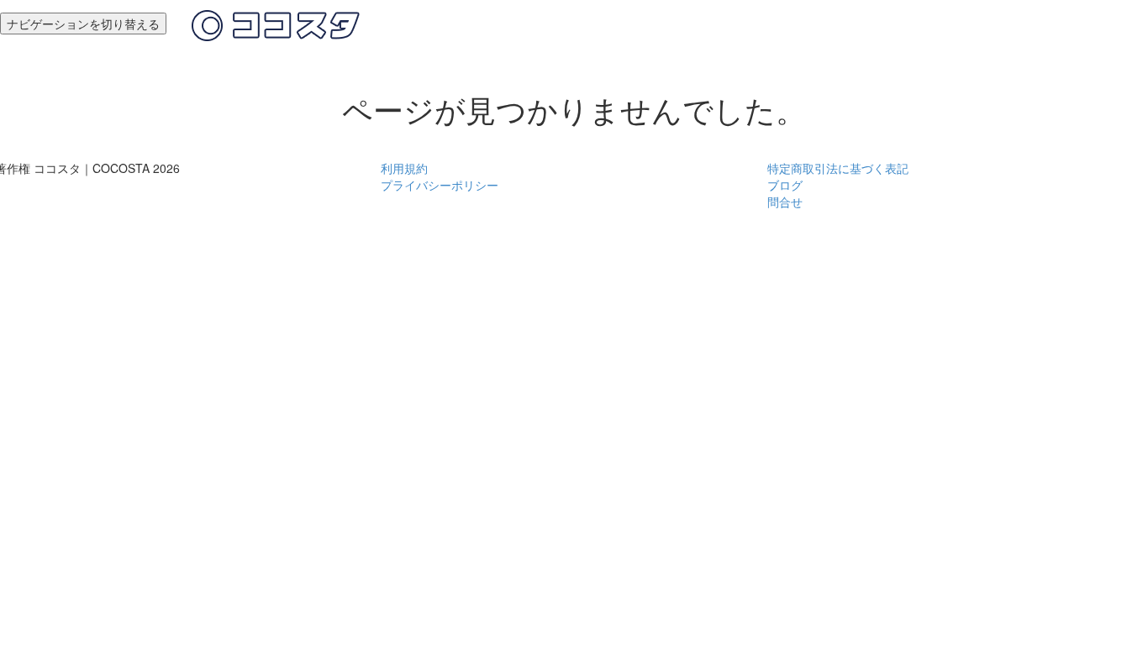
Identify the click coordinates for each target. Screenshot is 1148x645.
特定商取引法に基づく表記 (837, 168)
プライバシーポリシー (439, 184)
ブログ (785, 184)
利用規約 (404, 168)
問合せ (785, 201)
